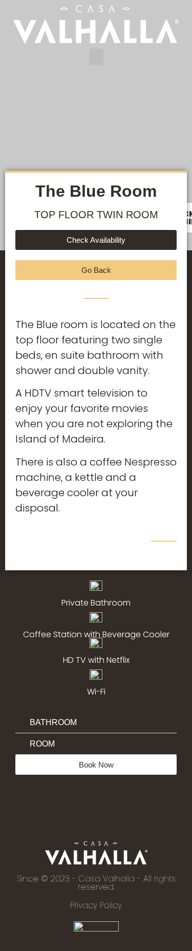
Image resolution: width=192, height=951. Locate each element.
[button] (96, 57)
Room (42, 743)
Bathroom (53, 722)
